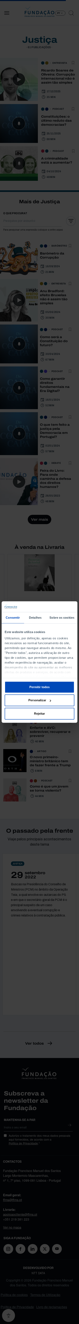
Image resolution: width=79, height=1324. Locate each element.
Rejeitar (39, 713)
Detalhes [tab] (35, 617)
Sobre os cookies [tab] (61, 617)
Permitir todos (39, 687)
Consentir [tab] (13, 617)
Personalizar (37, 700)
